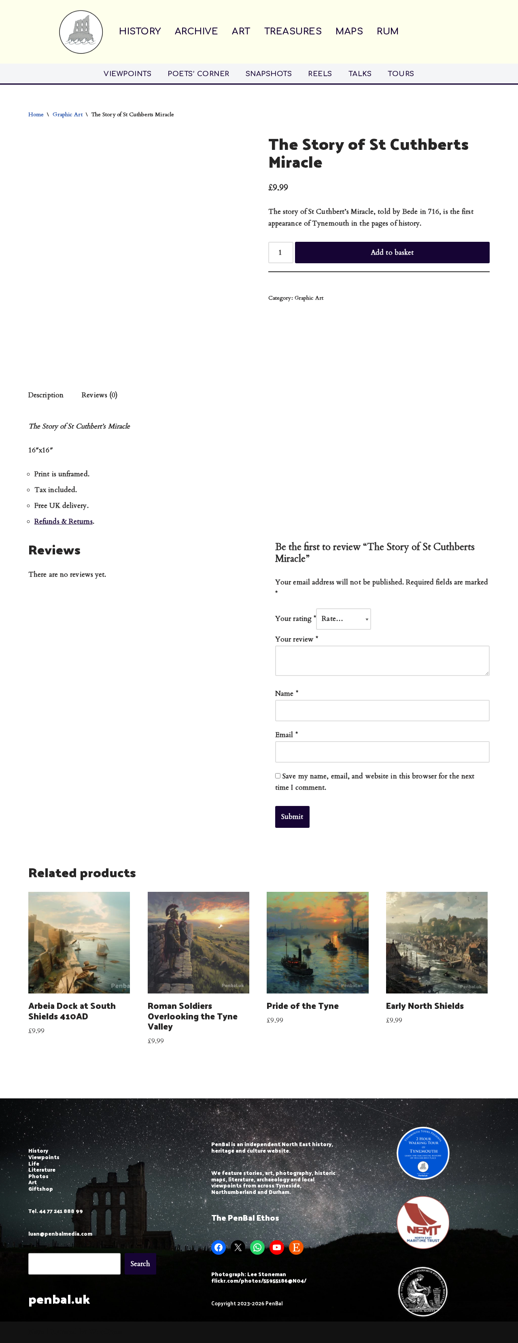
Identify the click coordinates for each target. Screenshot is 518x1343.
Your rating (295, 618)
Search (141, 1263)
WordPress (105, 1332)
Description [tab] (46, 395)
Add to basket (392, 252)
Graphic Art (68, 114)
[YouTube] (277, 1247)
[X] (238, 1247)
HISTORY (140, 31)
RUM (388, 31)
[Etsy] (296, 1247)
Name (286, 693)
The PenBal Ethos (245, 1217)
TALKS (360, 74)
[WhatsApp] (257, 1247)
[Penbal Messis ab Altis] (81, 31)
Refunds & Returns (63, 521)
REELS (320, 74)
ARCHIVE (197, 31)
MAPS (349, 31)
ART (241, 31)
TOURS (401, 74)
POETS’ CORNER (198, 74)
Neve (36, 1332)
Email (286, 735)
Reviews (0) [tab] (100, 395)
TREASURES (293, 31)
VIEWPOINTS (127, 74)
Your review (296, 639)
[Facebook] (218, 1247)
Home (36, 114)
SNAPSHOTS (269, 74)
